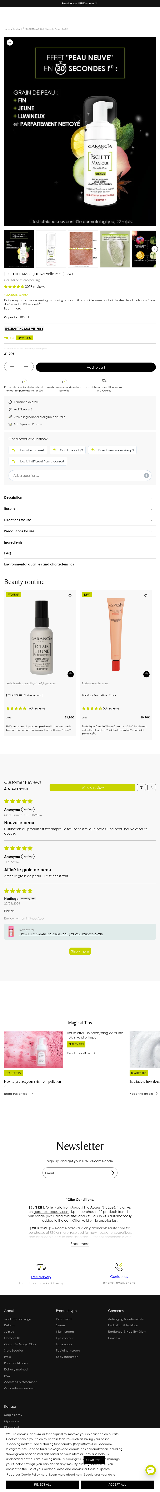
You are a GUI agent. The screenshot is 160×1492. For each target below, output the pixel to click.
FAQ (7, 1376)
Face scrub (64, 1344)
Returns (9, 1325)
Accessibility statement (20, 1382)
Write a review (92, 787)
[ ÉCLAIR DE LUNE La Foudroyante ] (24, 695)
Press (7, 1357)
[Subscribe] (112, 1172)
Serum (60, 1325)
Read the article (16, 1094)
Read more (80, 1243)
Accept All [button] (117, 1484)
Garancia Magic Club (20, 1344)
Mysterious (11, 1421)
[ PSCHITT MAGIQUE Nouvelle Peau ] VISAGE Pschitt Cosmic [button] (61, 934)
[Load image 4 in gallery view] (115, 249)
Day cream (64, 1319)
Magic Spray (13, 1415)
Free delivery (41, 1277)
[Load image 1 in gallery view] (19, 249)
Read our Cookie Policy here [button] (27, 1474)
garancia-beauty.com (51, 1211)
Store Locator (13, 1350)
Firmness (114, 1338)
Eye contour (64, 1338)
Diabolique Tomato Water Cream (99, 695)
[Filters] (141, 787)
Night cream (65, 1331)
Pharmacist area (16, 1363)
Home (7, 29)
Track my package (17, 1319)
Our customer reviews (19, 1388)
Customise (94, 1460)
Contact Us (12, 1338)
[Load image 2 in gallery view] (51, 249)
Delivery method (16, 1369)
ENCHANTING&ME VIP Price (24, 328)
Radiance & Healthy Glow (127, 1331)
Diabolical (11, 1427)
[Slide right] (154, 249)
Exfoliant (17, 29)
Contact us (119, 1276)
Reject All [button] (42, 1484)
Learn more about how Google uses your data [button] (82, 1474)
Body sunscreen (67, 1357)
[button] (117, 1475)
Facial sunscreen (68, 1350)
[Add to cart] (71, 674)
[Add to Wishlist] (70, 595)
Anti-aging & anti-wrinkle (126, 1319)
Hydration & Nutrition (123, 1325)
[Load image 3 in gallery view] (83, 249)
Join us (9, 1331)
